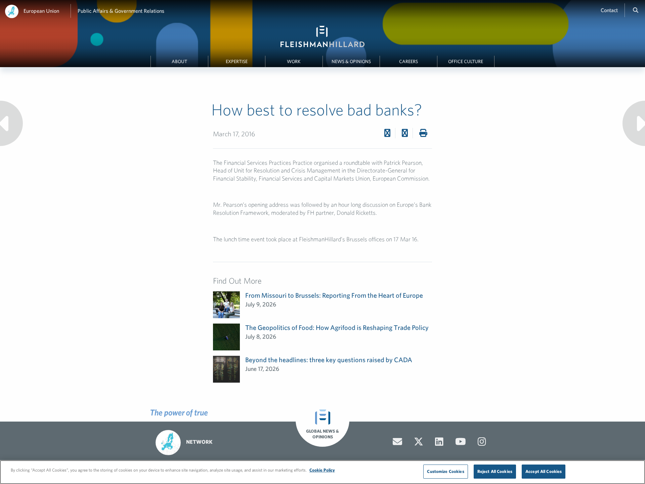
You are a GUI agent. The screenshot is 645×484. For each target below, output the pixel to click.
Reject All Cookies (494, 471)
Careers (408, 61)
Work (294, 61)
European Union (41, 11)
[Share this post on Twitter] (387, 133)
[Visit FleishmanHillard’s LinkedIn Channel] (439, 441)
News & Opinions (351, 61)
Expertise (237, 61)
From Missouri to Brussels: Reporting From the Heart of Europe (334, 295)
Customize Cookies (445, 471)
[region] (322, 472)
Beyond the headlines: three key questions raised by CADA (328, 360)
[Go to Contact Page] (397, 441)
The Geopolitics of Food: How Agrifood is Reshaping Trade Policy (337, 327)
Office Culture (465, 61)
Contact (609, 10)
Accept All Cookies (543, 471)
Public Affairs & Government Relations (121, 11)
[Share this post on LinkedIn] (405, 133)
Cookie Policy (322, 470)
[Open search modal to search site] (635, 10)
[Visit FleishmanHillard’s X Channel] (419, 441)
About (179, 61)
